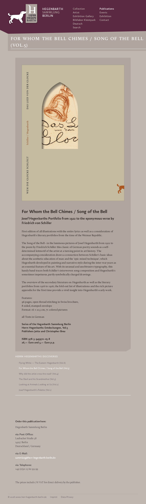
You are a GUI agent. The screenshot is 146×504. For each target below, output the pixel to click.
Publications (107, 8)
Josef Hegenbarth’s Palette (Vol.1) (35, 390)
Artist (76, 12)
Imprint (53, 497)
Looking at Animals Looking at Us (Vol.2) (39, 384)
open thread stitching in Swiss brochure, (56, 302)
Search (76, 27)
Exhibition (105, 16)
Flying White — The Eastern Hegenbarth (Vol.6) (42, 363)
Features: (27, 298)
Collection (79, 8)
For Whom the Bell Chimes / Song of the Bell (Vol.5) (44, 368)
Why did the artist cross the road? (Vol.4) (39, 373)
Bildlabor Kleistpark (84, 20)
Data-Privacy (67, 497)
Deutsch (77, 23)
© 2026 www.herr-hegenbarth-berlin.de (27, 497)
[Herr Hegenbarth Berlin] (23, 14)
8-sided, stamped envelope (37, 306)
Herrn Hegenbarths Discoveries (36, 356)
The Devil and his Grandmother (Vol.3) (37, 379)
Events (103, 12)
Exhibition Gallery (83, 16)
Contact (104, 20)
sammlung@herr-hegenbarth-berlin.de (35, 457)
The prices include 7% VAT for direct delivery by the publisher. (47, 482)
